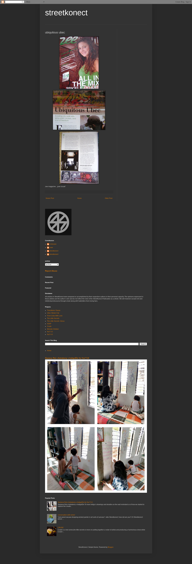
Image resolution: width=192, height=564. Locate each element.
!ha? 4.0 (50, 334)
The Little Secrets (53, 318)
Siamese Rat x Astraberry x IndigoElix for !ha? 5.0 (67, 358)
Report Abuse (51, 271)
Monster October (53, 329)
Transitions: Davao (53, 310)
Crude (49, 326)
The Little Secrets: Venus (56, 321)
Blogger (110, 547)
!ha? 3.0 (50, 332)
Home (79, 198)
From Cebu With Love (54, 316)
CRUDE (60, 527)
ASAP (49, 324)
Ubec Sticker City (53, 313)
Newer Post (50, 198)
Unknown (53, 244)
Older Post (108, 198)
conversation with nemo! (66, 515)
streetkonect (66, 12)
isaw (51, 247)
